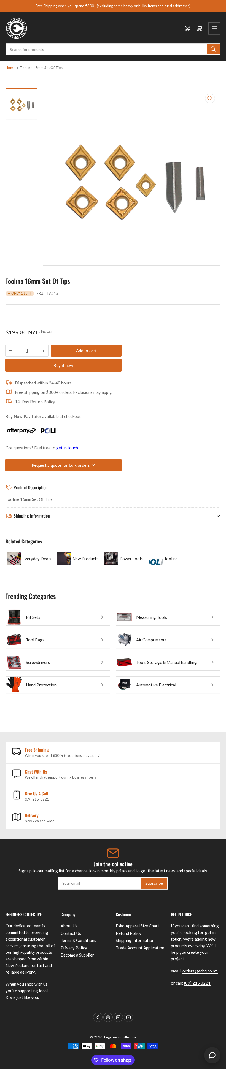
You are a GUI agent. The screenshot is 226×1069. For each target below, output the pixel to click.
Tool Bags (35, 639)
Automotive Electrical (156, 684)
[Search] (213, 49)
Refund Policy (128, 933)
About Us (69, 925)
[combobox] (113, 49)
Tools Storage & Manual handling (166, 662)
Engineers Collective (120, 1037)
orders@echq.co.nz (200, 970)
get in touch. (67, 447)
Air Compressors (151, 639)
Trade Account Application (140, 947)
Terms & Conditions (78, 940)
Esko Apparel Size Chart (137, 925)
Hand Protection (41, 684)
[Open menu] (214, 28)
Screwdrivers (38, 662)
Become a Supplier (77, 954)
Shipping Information (135, 940)
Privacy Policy (74, 947)
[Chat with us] (212, 1055)
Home (10, 67)
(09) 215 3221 (197, 982)
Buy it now (63, 365)
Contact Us (71, 933)
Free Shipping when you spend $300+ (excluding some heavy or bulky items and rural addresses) (113, 6)
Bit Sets (33, 617)
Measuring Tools (151, 617)
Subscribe (154, 883)
